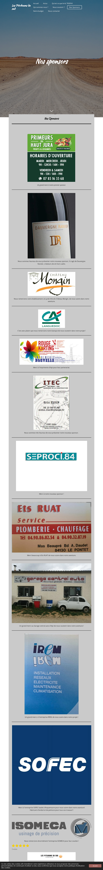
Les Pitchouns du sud (21, 7)
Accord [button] (95, 866)
